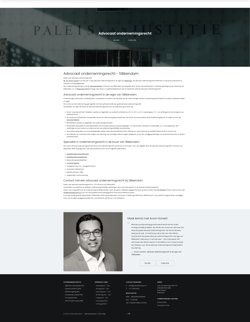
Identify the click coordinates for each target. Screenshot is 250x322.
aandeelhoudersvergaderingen (77, 157)
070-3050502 (161, 190)
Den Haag (101, 314)
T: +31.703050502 (133, 289)
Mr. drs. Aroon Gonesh (71, 81)
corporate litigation (73, 120)
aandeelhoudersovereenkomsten (78, 154)
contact (131, 190)
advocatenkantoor (96, 86)
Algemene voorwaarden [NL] (74, 286)
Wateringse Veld (82, 89)
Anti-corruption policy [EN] (74, 301)
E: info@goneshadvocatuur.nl (136, 286)
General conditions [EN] (73, 289)
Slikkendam (128, 81)
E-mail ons (132, 40)
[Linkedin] (129, 314)
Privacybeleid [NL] (71, 298)
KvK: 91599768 (131, 300)
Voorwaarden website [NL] (74, 295)
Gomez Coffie (161, 302)
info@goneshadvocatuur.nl (72, 192)
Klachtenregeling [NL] (72, 292)
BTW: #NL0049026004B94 (135, 297)
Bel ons (116, 40)
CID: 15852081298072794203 (136, 303)
